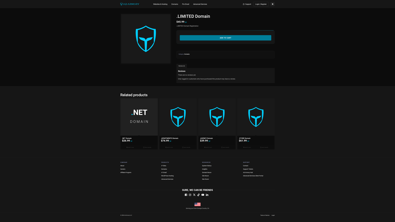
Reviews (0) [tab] (182, 66)
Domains (187, 54)
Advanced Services (167, 179)
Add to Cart (225, 38)
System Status (206, 166)
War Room (205, 179)
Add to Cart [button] (131, 147)
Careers (122, 169)
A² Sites (163, 166)
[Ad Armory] (129, 4)
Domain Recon (206, 172)
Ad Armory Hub (248, 172)
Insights (204, 169)
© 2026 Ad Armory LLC (126, 215)
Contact (245, 166)
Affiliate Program (125, 172)
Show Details (147, 147)
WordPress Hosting (167, 176)
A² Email (164, 172)
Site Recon (205, 176)
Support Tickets (248, 169)
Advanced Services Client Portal (253, 176)
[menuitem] (160, 4)
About (122, 166)
